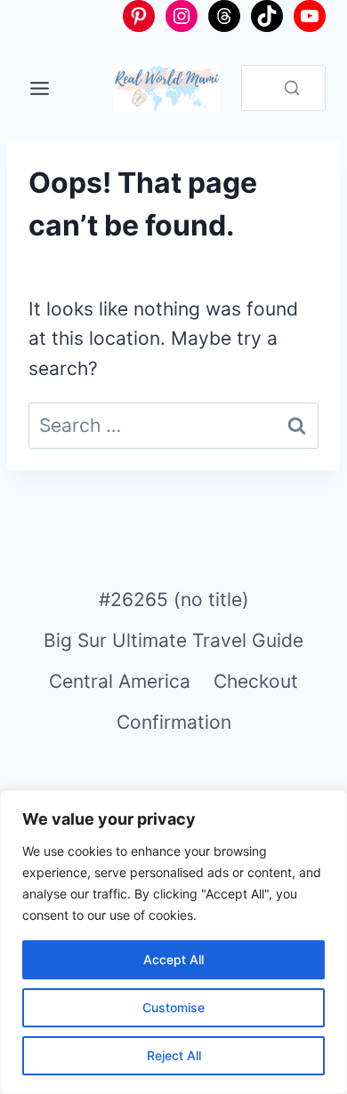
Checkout (256, 681)
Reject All (174, 1055)
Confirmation (174, 722)
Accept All (173, 959)
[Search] (292, 88)
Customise (173, 1007)
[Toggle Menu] (39, 88)
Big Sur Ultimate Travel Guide (173, 640)
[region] (173, 942)
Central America (119, 681)
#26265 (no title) (174, 599)
